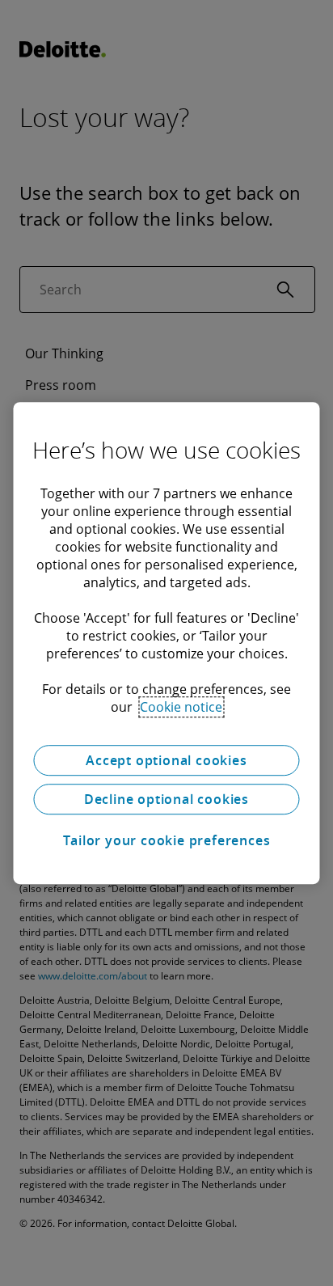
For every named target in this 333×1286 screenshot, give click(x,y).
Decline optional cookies (166, 799)
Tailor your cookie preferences (167, 840)
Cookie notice (181, 707)
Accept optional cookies (166, 760)
